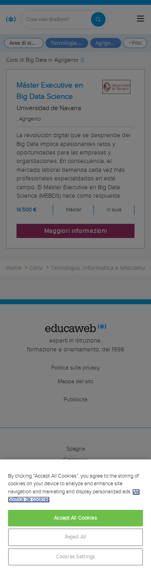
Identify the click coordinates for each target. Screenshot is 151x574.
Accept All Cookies (75, 518)
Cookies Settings (75, 557)
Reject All (75, 537)
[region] (75, 516)
